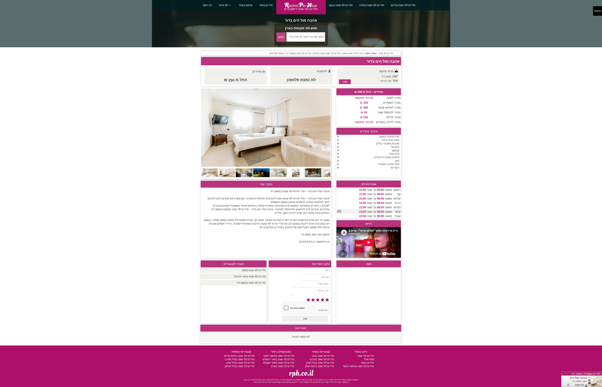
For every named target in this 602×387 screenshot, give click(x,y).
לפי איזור (223, 5)
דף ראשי (207, 5)
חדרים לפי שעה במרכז (371, 5)
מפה (344, 81)
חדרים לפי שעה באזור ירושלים (278, 359)
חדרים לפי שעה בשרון (282, 366)
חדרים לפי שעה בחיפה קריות (239, 356)
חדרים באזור (266, 5)
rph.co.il (301, 373)
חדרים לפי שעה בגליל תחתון (240, 366)
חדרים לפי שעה (366, 356)
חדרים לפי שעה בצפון (341, 5)
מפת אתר (369, 359)
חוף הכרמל (385, 80)
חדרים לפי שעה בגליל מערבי (239, 359)
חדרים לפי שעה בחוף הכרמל (250, 276)
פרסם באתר (245, 5)
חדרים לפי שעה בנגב (323, 356)
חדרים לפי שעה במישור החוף (358, 366)
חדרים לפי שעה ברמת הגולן (319, 366)
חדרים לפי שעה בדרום (403, 5)
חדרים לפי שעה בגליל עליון (320, 362)
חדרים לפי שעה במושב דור (251, 282)
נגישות (597, 11)
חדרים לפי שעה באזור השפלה (278, 362)
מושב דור (386, 76)
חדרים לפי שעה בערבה (322, 359)
